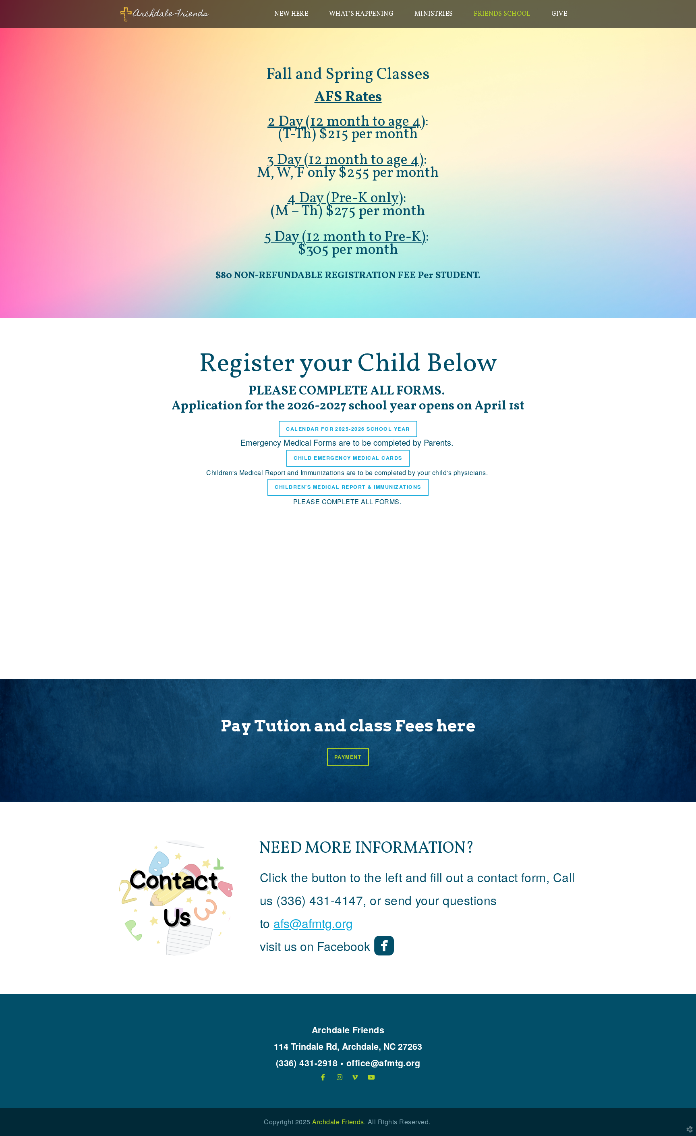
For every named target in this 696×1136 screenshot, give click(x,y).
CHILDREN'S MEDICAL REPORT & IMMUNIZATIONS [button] (348, 486)
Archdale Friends (338, 1121)
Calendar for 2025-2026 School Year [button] (348, 428)
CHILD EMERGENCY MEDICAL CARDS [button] (348, 457)
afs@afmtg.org (313, 923)
